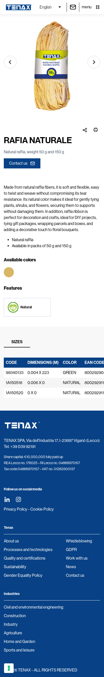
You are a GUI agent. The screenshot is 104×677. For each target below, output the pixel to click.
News (71, 566)
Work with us (77, 558)
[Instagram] (18, 499)
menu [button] (86, 7)
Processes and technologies (28, 549)
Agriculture (13, 633)
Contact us (18, 163)
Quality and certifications (24, 558)
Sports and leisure (19, 650)
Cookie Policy (42, 509)
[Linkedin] (7, 499)
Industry (11, 624)
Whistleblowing (79, 541)
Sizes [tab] (16, 341)
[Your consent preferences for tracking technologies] (9, 668)
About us (11, 541)
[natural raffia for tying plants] (52, 68)
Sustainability (15, 566)
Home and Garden (19, 641)
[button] (10, 62)
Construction (15, 615)
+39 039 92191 (23, 446)
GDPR (71, 549)
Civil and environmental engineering (33, 607)
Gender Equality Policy (23, 575)
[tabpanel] (52, 378)
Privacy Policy (15, 509)
